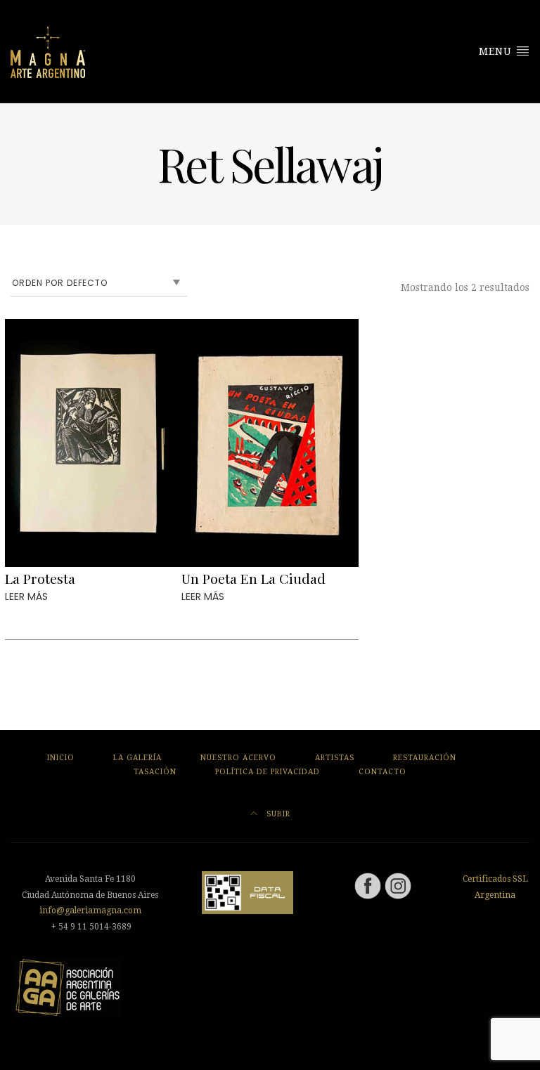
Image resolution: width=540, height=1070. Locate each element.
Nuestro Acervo (238, 757)
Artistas (334, 757)
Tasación (155, 771)
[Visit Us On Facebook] (367, 885)
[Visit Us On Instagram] (397, 885)
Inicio (61, 757)
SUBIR (277, 813)
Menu (497, 51)
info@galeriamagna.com (90, 910)
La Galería (137, 757)
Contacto (382, 771)
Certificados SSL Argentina (495, 887)
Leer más (26, 596)
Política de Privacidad (267, 771)
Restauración (424, 757)
